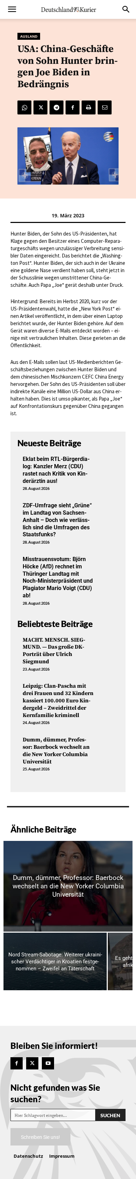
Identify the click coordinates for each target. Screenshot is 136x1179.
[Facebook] (73, 107)
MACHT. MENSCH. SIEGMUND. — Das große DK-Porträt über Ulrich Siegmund (54, 650)
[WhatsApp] (24, 107)
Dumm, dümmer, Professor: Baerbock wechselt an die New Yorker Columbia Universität (56, 750)
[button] (12, 9)
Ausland (28, 36)
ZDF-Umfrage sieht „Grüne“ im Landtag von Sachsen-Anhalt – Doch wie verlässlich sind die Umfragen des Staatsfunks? (57, 520)
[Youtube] (48, 1063)
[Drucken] (89, 107)
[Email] (105, 107)
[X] (40, 107)
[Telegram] (56, 107)
